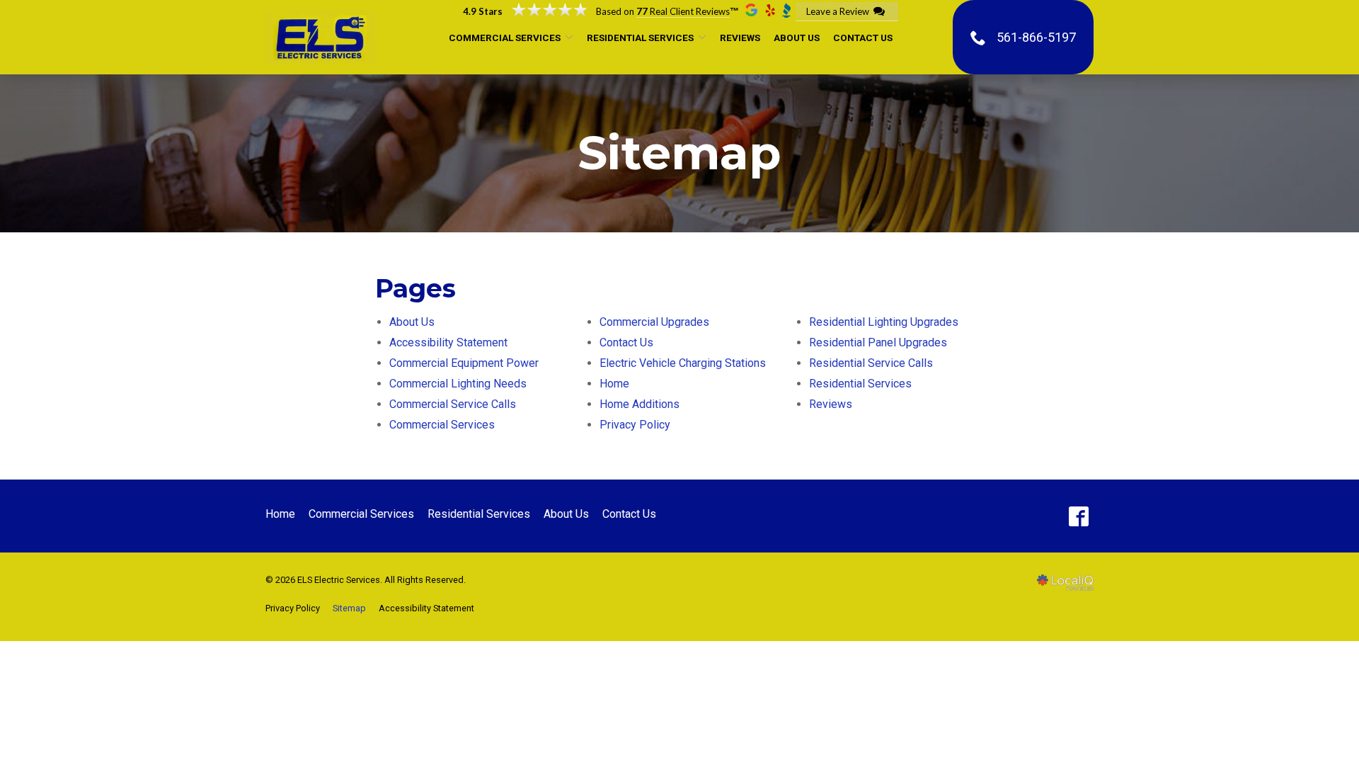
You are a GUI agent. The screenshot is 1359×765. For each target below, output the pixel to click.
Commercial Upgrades (654, 322)
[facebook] (1078, 516)
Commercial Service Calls (452, 404)
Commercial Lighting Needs (458, 383)
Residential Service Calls (871, 363)
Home (614, 383)
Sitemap (679, 153)
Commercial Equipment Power (464, 363)
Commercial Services (505, 37)
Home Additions (640, 404)
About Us (797, 37)
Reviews (740, 37)
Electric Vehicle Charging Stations (683, 363)
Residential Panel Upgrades (878, 342)
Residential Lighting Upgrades (883, 322)
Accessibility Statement (448, 342)
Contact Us (863, 37)
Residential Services (640, 37)
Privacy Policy (635, 424)
